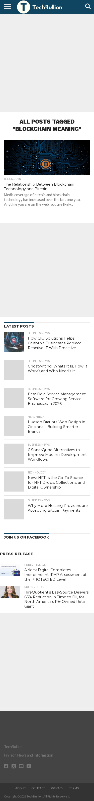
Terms (74, 788)
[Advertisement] (47, 62)
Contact (38, 788)
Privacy (57, 788)
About (20, 788)
